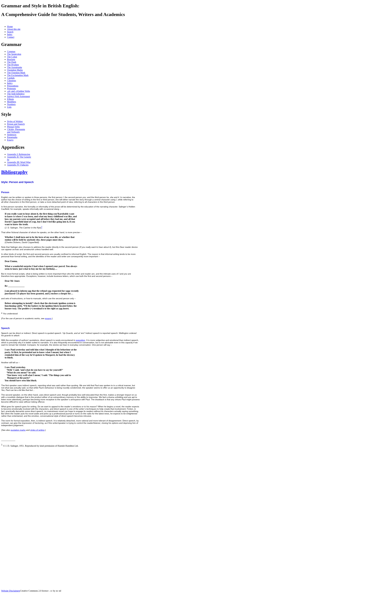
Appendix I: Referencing (18, 154)
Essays (10, 140)
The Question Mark (16, 72)
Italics (9, 83)
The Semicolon (14, 54)
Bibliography (14, 172)
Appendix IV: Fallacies (17, 165)
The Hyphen (13, 64)
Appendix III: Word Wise (19, 162)
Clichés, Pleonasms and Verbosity (16, 130)
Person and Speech (16, 124)
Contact (10, 37)
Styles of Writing (15, 121)
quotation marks (18, 430)
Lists (9, 107)
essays (48, 318)
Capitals (11, 78)
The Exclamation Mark (17, 75)
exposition (80, 340)
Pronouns (11, 88)
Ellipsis (10, 99)
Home (10, 26)
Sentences (11, 134)
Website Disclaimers (10, 591)
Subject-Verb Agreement (18, 96)
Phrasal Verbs (13, 126)
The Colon (12, 57)
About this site (13, 29)
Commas (11, 51)
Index (9, 34)
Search (10, 32)
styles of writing (37, 430)
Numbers (11, 104)
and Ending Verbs (18, 91)
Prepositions (12, 86)
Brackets (11, 59)
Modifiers (11, 101)
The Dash (11, 62)
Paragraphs (12, 137)
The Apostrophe (14, 67)
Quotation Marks (15, 70)
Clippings (11, 80)
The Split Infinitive (16, 94)
